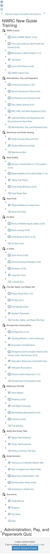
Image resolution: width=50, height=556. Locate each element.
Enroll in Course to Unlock (25, 548)
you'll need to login (36, 544)
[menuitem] (1, 6)
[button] (1, 2)
